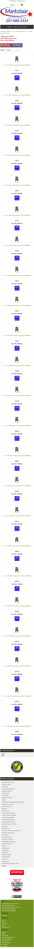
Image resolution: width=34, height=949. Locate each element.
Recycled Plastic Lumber (8, 782)
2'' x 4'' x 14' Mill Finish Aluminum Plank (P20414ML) (17, 425)
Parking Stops (5, 848)
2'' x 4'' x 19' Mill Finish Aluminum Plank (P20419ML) (17, 576)
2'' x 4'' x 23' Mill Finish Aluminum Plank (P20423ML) (17, 696)
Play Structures (6, 810)
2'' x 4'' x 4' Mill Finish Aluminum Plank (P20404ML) (17, 125)
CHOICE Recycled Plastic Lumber (10, 863)
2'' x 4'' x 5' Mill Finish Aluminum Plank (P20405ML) (17, 155)
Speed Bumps (5, 850)
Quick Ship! (5, 786)
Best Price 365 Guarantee (7, 939)
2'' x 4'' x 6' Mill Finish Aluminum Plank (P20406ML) (17, 185)
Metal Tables (5, 835)
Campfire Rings (6, 857)
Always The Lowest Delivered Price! (9, 910)
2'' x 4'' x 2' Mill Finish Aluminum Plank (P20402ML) (17, 65)
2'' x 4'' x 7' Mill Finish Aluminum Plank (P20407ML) (17, 215)
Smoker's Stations (6, 854)
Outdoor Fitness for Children (9, 815)
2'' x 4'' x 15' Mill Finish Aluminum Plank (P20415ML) (17, 455)
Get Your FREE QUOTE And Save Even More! (11, 907)
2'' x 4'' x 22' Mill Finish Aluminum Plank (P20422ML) (17, 666)
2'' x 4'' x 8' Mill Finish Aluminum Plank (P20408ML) (17, 245)
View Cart (4, 920)
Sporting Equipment (7, 843)
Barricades (4, 852)
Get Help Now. (12, 1)
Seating (4, 865)
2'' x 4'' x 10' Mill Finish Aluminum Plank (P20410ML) (17, 305)
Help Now (4, 933)
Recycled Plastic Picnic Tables (9, 824)
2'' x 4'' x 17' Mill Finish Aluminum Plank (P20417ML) (17, 515)
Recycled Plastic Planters (8, 821)
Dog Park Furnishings (7, 839)
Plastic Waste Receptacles (8, 841)
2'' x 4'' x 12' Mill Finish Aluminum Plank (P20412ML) (17, 365)
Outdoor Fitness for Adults (8, 813)
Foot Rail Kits (5, 795)
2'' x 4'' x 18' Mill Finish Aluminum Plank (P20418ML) (17, 545)
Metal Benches (5, 828)
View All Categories (5, 927)
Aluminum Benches (7, 806)
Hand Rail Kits (5, 793)
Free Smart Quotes (5, 940)
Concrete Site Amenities (8, 817)
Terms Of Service (5, 946)
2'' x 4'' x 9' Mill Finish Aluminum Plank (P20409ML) (17, 275)
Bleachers (4, 808)
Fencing (4, 846)
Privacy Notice (4, 944)
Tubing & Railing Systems (8, 789)
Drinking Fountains (6, 791)
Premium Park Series (7, 797)
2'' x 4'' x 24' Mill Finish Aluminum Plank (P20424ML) (17, 726)
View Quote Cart (21, 1)
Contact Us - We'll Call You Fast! (8, 937)
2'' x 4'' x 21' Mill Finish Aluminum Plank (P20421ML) (17, 636)
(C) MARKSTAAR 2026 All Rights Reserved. (10, 903)
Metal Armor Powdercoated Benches (11, 830)
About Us (3, 931)
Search (3, 921)
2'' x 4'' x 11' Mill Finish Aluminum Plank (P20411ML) (17, 335)
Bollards (4, 800)
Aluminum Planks (6, 31)
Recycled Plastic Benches (8, 819)
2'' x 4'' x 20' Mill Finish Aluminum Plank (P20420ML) (17, 606)
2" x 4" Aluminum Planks (18, 31)
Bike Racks (5, 826)
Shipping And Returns (6, 942)
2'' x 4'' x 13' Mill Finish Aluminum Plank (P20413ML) (17, 395)
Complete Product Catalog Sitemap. (8, 908)
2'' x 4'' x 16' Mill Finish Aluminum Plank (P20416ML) (17, 485)
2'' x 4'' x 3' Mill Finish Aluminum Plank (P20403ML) (17, 95)
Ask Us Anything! (5, 935)
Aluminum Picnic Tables (8, 804)
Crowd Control (5, 861)
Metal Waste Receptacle (8, 832)
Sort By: (2, 50)
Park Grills (4, 859)
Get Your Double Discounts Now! (8, 905)
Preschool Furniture (7, 837)
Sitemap (3, 925)
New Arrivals (4, 915)
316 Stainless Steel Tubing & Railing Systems (13, 802)
